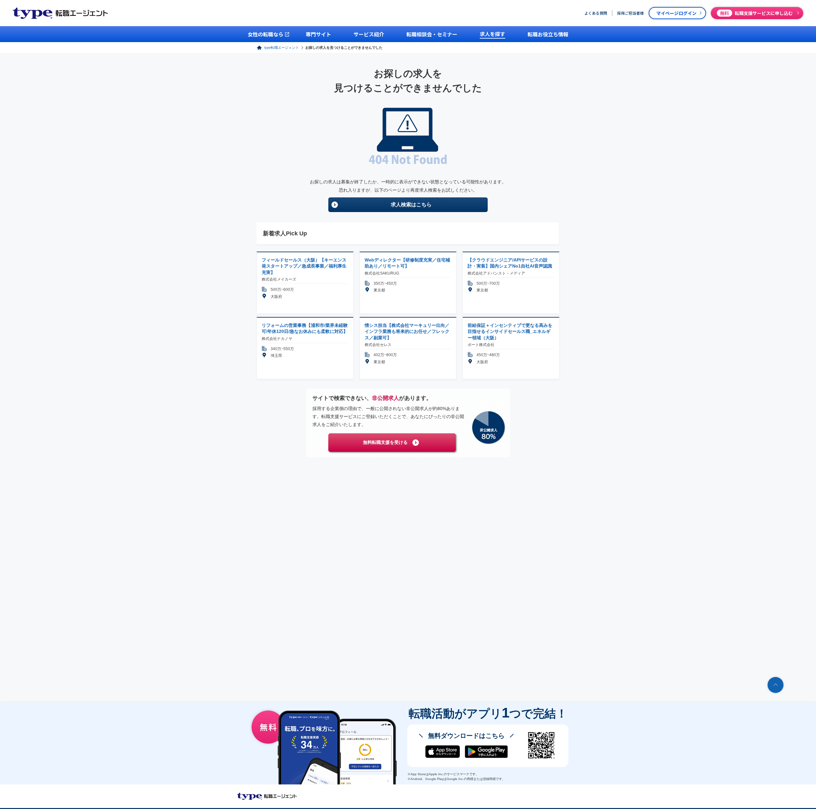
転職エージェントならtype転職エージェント (267, 796)
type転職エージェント (281, 47)
